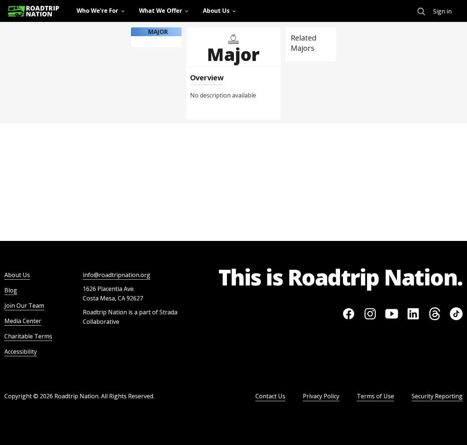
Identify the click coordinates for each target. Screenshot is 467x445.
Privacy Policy (321, 396)
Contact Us (270, 396)
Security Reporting (437, 396)
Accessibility (20, 352)
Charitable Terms (28, 336)
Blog (10, 290)
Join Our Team (24, 306)
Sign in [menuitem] (442, 11)
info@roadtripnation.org (116, 275)
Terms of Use (375, 396)
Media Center (22, 321)
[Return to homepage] (33, 11)
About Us (17, 275)
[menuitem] (421, 11)
